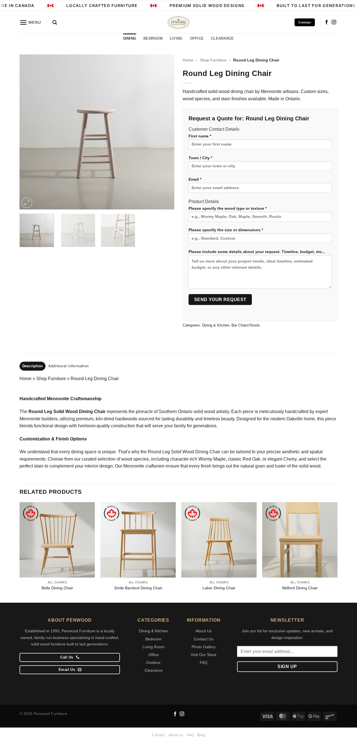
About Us (204, 631)
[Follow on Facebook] (326, 22)
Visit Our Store (203, 654)
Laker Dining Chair (218, 588)
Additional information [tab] (68, 366)
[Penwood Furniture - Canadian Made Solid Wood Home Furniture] (178, 22)
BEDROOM (153, 38)
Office (153, 654)
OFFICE (197, 38)
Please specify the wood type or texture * (228, 208)
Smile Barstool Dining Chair (138, 588)
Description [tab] (32, 366)
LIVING (176, 38)
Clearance (153, 670)
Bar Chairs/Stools (245, 325)
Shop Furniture (213, 60)
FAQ (204, 662)
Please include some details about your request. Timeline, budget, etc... (257, 251)
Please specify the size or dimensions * (226, 230)
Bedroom (153, 639)
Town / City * (200, 158)
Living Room (154, 647)
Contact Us (203, 639)
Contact (158, 735)
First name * (200, 136)
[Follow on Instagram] (334, 22)
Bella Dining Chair (57, 588)
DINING (129, 38)
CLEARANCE (222, 38)
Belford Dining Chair (300, 588)
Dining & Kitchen (215, 325)
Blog (201, 735)
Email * (195, 179)
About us (175, 735)
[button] (30, 22)
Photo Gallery (204, 647)
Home (188, 60)
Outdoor (153, 662)
